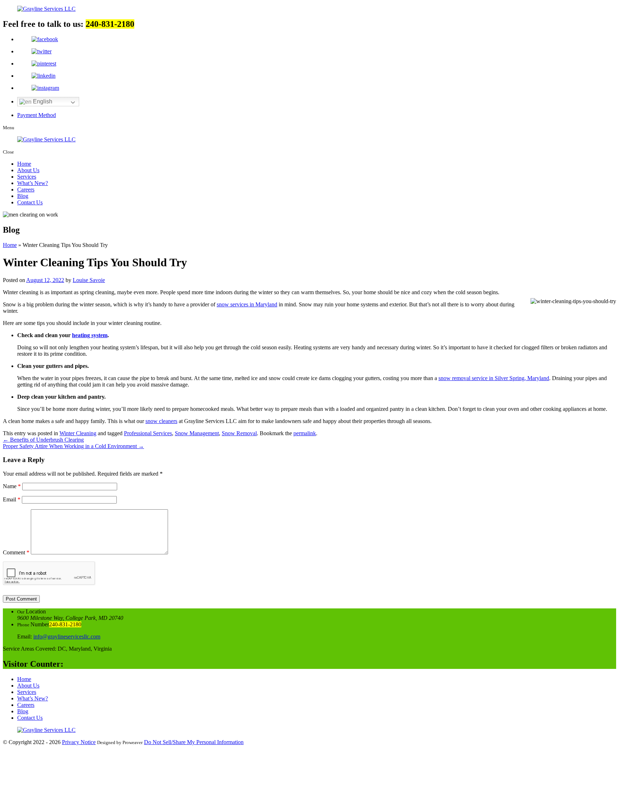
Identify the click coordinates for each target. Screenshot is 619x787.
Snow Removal (239, 433)
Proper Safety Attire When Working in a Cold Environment (73, 446)
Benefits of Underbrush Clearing (43, 440)
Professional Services (148, 433)
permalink (304, 433)
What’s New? (32, 183)
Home (24, 164)
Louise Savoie (89, 280)
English (42, 101)
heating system (89, 335)
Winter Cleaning (77, 433)
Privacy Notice (79, 742)
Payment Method (36, 115)
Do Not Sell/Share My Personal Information (194, 742)
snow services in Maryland (247, 304)
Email (11, 499)
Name (12, 486)
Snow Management (197, 433)
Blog (22, 196)
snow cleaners (161, 421)
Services (26, 177)
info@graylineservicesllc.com (66, 636)
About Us (28, 170)
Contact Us (30, 202)
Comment (16, 552)
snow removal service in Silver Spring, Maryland (493, 378)
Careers (25, 189)
